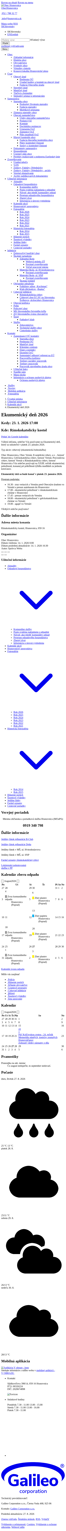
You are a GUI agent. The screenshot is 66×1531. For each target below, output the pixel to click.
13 (33, 910)
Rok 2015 (18, 792)
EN (12, 34)
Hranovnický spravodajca (19, 648)
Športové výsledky (16, 797)
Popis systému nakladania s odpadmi (31, 632)
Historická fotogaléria (17, 728)
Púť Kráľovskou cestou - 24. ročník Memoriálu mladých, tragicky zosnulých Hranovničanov (37, 1037)
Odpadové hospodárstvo (19, 568)
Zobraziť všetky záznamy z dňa (33, 1043)
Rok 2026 (18, 712)
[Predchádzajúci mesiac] (2, 881)
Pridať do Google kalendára (14, 436)
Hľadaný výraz (37, 39)
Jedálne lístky (13, 800)
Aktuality (11, 565)
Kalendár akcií (14, 404)
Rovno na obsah (9, 2)
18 (6, 927)
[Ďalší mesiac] (18, 881)
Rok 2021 (18, 726)
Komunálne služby (23, 629)
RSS (38, 1519)
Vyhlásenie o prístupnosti (13, 1524)
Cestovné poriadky (16, 806)
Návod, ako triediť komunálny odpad (32, 634)
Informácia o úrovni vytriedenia (29, 643)
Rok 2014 (18, 789)
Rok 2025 (18, 715)
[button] (8, 26)
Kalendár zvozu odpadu (12, 969)
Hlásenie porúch (15, 795)
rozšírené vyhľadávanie (12, 46)
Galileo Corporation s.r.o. (22, 1508)
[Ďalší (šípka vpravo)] (5, 554)
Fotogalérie (12, 651)
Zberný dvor (20, 640)
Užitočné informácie (17, 401)
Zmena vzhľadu (9, 1519)
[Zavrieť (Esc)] (2, 552)
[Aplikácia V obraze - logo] (15, 1367)
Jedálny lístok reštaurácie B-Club (17, 839)
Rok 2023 (18, 720)
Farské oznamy (14, 803)
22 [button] (19, 1030)
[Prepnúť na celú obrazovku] (5, 552)
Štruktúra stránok (26, 1519)
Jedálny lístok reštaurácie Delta (16, 844)
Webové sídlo (18, 1527)
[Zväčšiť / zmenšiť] (8, 552)
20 (33, 928)
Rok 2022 (18, 723)
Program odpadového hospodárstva (31, 637)
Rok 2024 (18, 717)
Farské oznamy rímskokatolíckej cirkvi (20, 860)
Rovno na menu (25, 2)
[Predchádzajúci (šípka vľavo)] (2, 554)
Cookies (31, 1524)
